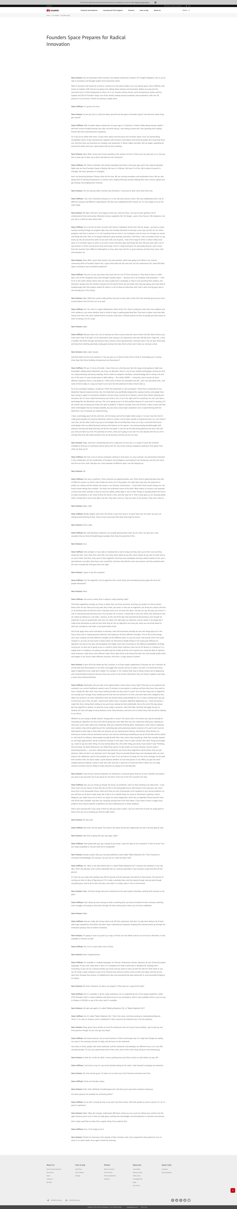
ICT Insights (55, 15)
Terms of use (144, 1207)
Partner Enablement (110, 1176)
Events (48, 1176)
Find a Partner (108, 1172)
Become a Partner (109, 1169)
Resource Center (137, 1172)
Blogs (134, 1182)
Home (48, 15)
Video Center (136, 1176)
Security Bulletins (167, 1172)
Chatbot (77, 1176)
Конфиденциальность (132, 1207)
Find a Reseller (79, 1172)
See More (49, 1182)
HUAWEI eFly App (74, 1200)
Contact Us (49, 1179)
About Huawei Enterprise (53, 1169)
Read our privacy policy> (142, 2)
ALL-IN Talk (136, 1185)
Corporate (165, 1169)
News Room (50, 1172)
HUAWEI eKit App (56, 1200)
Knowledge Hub (137, 1179)
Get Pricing (78, 1169)
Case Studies (136, 1169)
